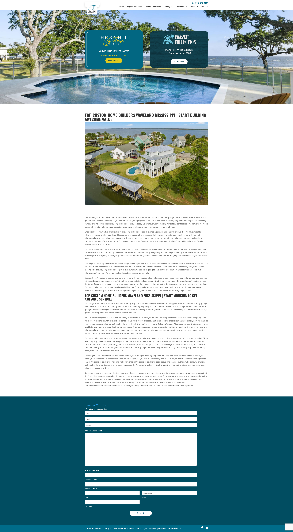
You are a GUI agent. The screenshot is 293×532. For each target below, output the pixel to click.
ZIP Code (88, 506)
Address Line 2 (91, 488)
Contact (204, 6)
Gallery (167, 6)
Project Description (93, 430)
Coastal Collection (153, 6)
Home (121, 6)
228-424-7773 (201, 3)
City (86, 497)
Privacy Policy (174, 528)
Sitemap (162, 528)
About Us (194, 6)
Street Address (91, 479)
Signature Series (134, 6)
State (144, 497)
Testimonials (181, 6)
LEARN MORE (113, 60)
